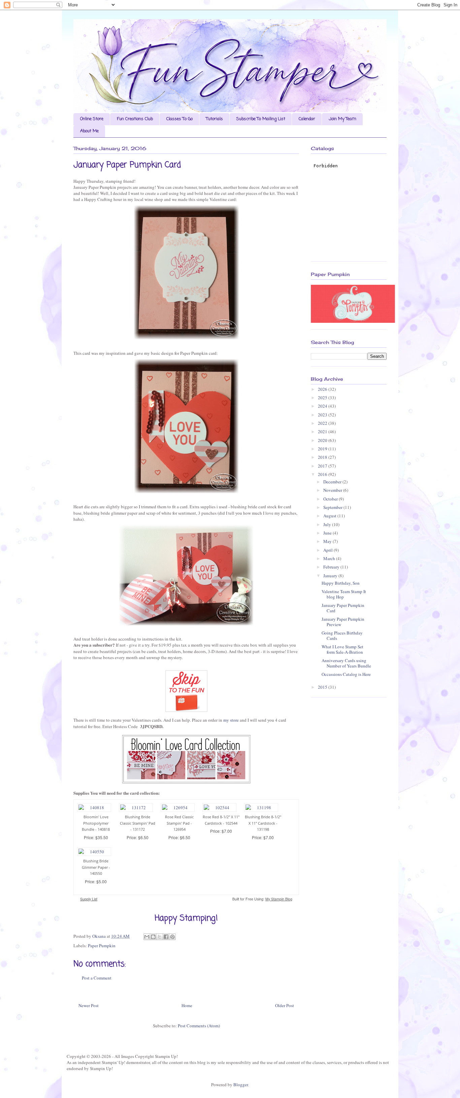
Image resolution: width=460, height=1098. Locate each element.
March (329, 558)
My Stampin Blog (278, 898)
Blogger (240, 1085)
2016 (323, 474)
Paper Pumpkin (102, 945)
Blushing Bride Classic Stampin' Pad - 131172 (137, 823)
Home (187, 1005)
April (328, 550)
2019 (323, 449)
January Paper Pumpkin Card (343, 608)
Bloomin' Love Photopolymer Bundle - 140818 (96, 823)
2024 (323, 406)
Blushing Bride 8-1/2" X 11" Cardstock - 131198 (263, 823)
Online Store (91, 119)
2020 (323, 440)
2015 (323, 687)
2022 (323, 423)
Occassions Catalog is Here (346, 674)
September (333, 507)
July (327, 524)
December (332, 482)
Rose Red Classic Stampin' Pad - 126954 (179, 823)
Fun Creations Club (135, 119)
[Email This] (146, 936)
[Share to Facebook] (166, 936)
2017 (323, 466)
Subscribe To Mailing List (260, 119)
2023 (323, 415)
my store (231, 720)
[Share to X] (159, 936)
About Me (89, 131)
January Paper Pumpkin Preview (343, 621)
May (328, 541)
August (330, 516)
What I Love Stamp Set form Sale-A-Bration (342, 649)
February (331, 567)
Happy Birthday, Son (341, 583)
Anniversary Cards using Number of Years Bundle (346, 663)
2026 (323, 389)
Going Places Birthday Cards (342, 635)
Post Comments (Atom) (199, 1026)
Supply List (88, 898)
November (333, 490)
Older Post (284, 1005)
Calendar (307, 119)
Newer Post (88, 1005)
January (330, 576)
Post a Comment (96, 978)
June (328, 533)
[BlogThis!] (153, 936)
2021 (323, 431)
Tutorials (214, 119)
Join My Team (342, 119)
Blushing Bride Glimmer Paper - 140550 (96, 867)
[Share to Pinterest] (172, 936)
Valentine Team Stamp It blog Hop (344, 594)
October (331, 499)
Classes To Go (179, 119)
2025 (323, 397)
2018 (323, 457)
